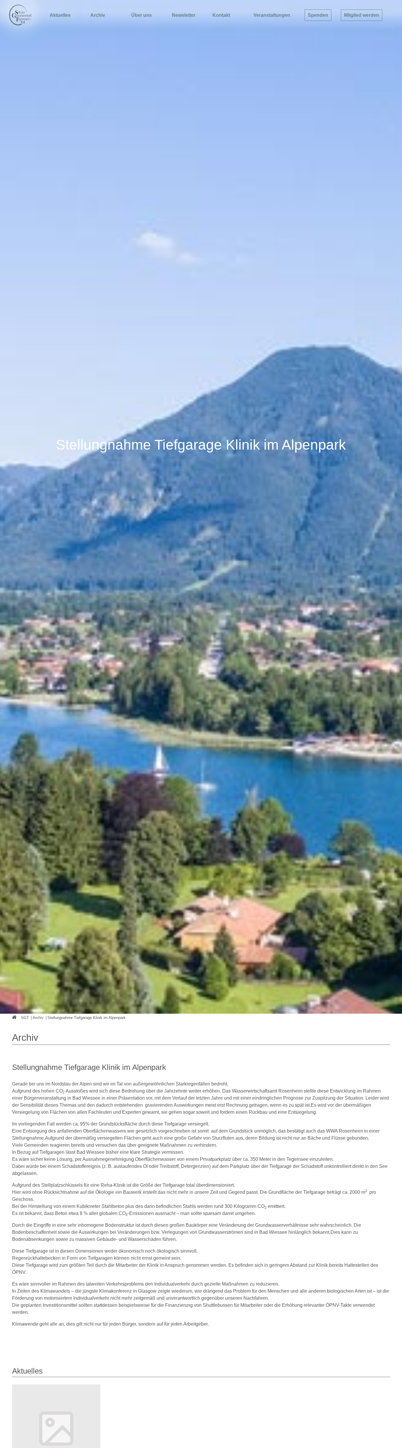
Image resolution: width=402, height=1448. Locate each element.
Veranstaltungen (271, 15)
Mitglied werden (361, 15)
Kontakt (221, 15)
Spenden (318, 15)
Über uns (141, 15)
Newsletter (183, 15)
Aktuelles (60, 15)
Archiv (97, 15)
